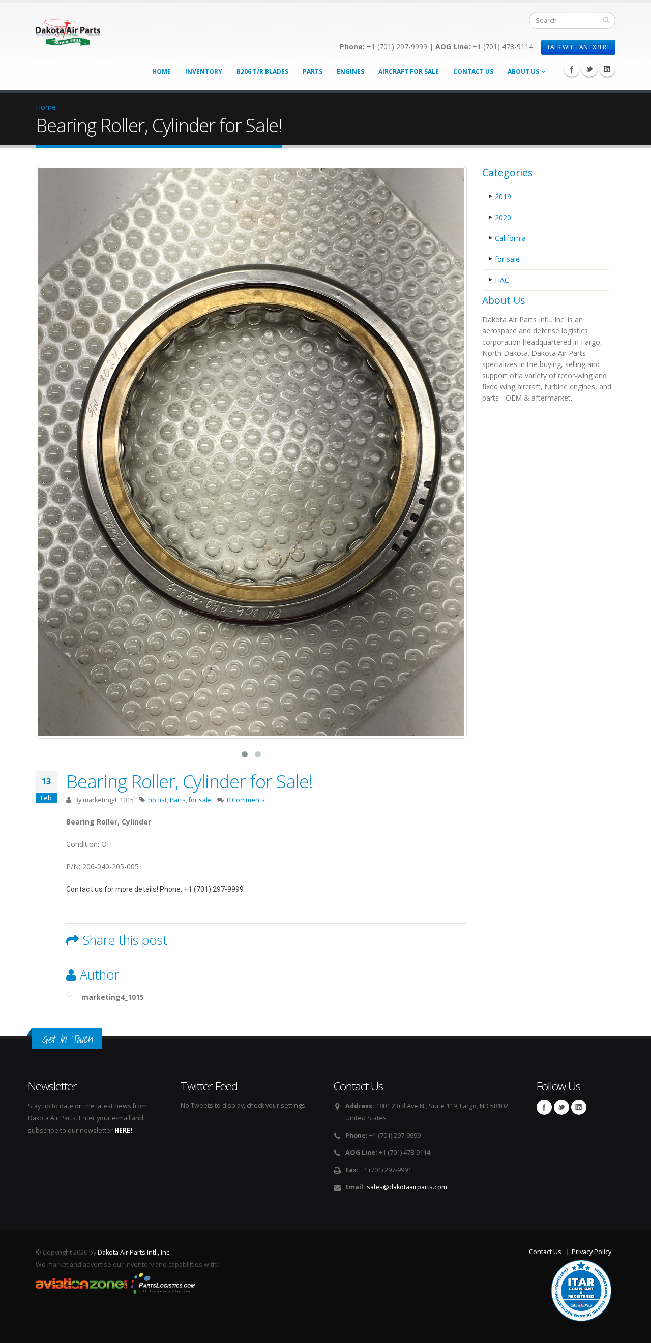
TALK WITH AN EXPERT (578, 47)
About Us (523, 71)
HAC (502, 280)
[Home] (68, 29)
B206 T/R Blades (262, 71)
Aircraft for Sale (408, 71)
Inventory (203, 71)
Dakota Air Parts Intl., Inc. (134, 1252)
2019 (503, 196)
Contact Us (473, 71)
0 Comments (246, 800)
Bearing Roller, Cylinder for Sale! (189, 781)
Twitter (589, 69)
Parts (312, 71)
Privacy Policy (591, 1251)
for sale (200, 800)
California (510, 238)
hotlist (157, 800)
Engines (350, 71)
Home (161, 71)
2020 (503, 217)
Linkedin (607, 69)
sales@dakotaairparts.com (407, 1187)
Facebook (571, 69)
